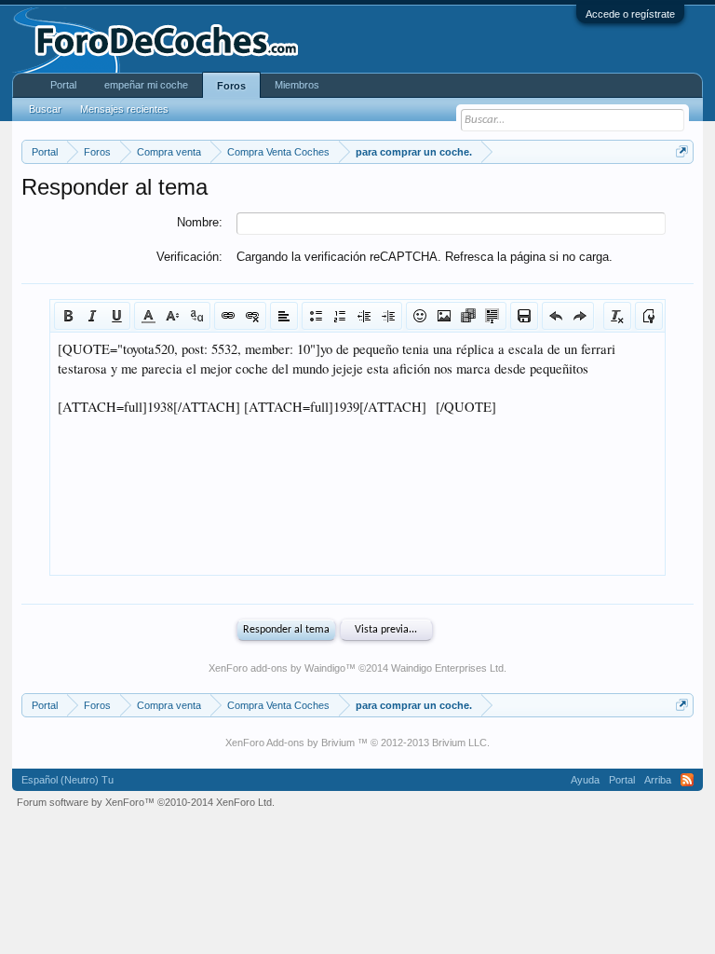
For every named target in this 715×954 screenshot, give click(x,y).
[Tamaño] (172, 316)
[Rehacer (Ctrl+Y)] (580, 316)
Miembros (297, 84)
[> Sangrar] (388, 316)
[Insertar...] (492, 316)
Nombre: (200, 222)
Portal (63, 84)
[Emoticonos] (420, 316)
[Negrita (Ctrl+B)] (68, 316)
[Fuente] (196, 316)
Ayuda (585, 779)
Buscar (45, 109)
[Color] (148, 316)
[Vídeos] (468, 316)
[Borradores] (524, 316)
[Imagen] (444, 316)
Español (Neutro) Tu (67, 779)
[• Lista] (315, 316)
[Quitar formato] (617, 316)
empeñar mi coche (146, 84)
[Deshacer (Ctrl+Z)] (556, 316)
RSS (687, 779)
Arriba (657, 779)
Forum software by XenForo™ (146, 802)
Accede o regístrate (630, 14)
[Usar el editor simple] (649, 316)
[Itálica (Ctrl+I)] (92, 316)
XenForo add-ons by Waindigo (277, 668)
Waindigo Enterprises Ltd (447, 668)
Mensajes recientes (124, 109)
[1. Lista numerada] (340, 316)
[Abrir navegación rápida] (682, 151)
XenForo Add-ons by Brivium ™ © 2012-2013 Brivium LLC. (357, 742)
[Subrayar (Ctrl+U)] (116, 316)
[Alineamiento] (284, 316)
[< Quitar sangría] (364, 316)
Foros (231, 85)
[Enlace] (228, 316)
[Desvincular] (252, 316)
